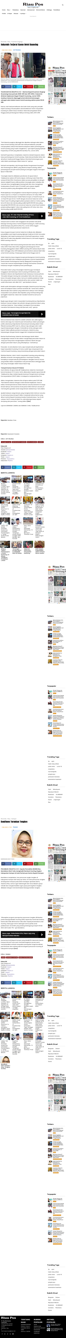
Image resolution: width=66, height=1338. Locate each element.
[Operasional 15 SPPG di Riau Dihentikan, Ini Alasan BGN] (39, 479)
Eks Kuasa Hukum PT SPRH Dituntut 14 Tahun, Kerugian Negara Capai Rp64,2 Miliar (5, 510)
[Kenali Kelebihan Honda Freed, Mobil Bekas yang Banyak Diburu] (48, 1329)
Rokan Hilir (56, 132)
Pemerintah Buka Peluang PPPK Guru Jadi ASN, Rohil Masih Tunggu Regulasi (16, 489)
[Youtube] (56, 113)
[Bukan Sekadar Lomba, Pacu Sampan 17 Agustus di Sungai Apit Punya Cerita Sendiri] (5, 479)
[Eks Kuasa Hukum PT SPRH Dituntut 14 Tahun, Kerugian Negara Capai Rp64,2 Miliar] (5, 500)
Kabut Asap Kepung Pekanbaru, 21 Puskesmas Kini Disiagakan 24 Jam (16, 510)
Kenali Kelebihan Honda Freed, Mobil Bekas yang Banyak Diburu (57, 1329)
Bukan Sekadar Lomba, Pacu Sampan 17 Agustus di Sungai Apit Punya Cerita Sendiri (5, 489)
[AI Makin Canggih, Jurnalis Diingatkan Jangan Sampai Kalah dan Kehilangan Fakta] (28, 479)
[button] (62, 5)
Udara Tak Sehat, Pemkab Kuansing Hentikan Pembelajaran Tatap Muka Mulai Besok (5, 531)
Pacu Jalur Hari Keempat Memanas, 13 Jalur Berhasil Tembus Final (28, 530)
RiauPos (10, 460)
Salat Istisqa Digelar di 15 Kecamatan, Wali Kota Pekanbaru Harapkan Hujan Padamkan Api (39, 510)
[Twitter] (53, 113)
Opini (54, 175)
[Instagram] (51, 113)
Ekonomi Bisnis (57, 189)
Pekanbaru (56, 139)
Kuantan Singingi (17, 42)
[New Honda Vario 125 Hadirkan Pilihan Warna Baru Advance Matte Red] (50, 185)
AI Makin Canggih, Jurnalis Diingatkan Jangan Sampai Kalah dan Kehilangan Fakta (28, 489)
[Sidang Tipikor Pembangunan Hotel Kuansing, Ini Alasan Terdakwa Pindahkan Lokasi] (5, 544)
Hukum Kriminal (57, 152)
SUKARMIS (40, 442)
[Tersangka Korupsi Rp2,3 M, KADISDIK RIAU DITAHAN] (16, 544)
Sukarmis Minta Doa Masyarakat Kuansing (27, 551)
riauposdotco (10, 458)
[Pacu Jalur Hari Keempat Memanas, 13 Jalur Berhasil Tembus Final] (28, 521)
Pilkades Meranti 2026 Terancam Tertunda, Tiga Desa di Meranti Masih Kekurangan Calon (40, 531)
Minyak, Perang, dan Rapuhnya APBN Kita (57, 173)
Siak (54, 125)
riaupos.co (10, 455)
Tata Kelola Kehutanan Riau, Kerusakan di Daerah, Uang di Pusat (58, 192)
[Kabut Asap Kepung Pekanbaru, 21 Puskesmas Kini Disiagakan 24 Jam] (16, 500)
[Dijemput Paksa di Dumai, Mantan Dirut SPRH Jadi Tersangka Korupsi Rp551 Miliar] (50, 214)
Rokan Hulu (56, 210)
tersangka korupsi (6, 442)
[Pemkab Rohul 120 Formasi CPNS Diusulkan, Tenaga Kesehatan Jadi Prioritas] (50, 207)
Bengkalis (55, 165)
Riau (8, 42)
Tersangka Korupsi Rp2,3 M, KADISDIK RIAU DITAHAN (17, 551)
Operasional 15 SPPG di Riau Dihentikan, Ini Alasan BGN (39, 487)
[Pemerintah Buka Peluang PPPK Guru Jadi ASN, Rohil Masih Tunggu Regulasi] (16, 479)
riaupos (9, 451)
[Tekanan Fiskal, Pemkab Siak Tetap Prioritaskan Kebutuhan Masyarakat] (50, 179)
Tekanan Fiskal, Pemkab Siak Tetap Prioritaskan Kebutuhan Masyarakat (58, 179)
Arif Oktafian (17, 50)
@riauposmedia (10, 449)
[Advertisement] (23, 128)
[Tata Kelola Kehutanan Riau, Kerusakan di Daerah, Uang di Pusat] (50, 193)
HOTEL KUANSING (32, 442)
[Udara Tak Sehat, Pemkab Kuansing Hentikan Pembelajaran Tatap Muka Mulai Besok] (5, 521)
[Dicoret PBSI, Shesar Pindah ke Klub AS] (48, 1325)
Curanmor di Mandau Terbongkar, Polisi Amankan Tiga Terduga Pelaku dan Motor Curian (28, 510)
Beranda (3, 42)
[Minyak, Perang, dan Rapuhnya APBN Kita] (50, 174)
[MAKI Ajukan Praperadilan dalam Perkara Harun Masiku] (39, 544)
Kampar (55, 203)
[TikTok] (8, 1334)
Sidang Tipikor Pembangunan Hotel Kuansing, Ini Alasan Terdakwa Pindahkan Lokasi (5, 554)
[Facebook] (48, 113)
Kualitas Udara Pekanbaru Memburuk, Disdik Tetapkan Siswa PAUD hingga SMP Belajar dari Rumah (16, 532)
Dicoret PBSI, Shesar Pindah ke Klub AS (56, 1325)
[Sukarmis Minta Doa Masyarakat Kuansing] (28, 544)
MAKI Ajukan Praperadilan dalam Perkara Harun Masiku (40, 551)
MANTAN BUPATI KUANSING (19, 442)
